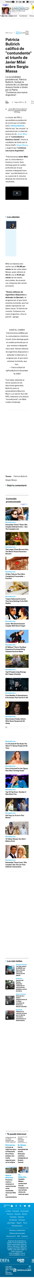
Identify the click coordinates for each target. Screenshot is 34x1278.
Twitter (20, 1206)
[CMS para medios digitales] (22, 1270)
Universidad (13, 16)
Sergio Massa (22, 145)
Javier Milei (22, 134)
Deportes (21, 1217)
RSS (18, 1236)
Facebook (16, 1206)
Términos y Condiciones (17, 1230)
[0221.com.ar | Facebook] (17, 2)
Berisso (24, 1214)
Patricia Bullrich (17, 126)
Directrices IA (11, 1236)
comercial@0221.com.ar (17, 1255)
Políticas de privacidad (17, 1233)
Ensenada (13, 1217)
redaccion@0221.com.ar (17, 1253)
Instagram (12, 1206)
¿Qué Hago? (11, 1223)
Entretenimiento (17, 1226)
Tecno (25, 1223)
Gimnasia (22, 1220)
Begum (19, 1223)
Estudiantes (23, 16)
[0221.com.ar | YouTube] (24, 2)
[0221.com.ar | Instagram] (13, 2)
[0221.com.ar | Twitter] (20, 2)
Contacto (24, 1236)
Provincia (10, 1214)
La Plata (8, 1211)
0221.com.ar (9, 33)
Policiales (3, 16)
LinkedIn (29, 1206)
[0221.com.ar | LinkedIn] (27, 2)
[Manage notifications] (29, 1266)
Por (7, 102)
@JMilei (21, 333)
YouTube (25, 1206)
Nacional (18, 1214)
